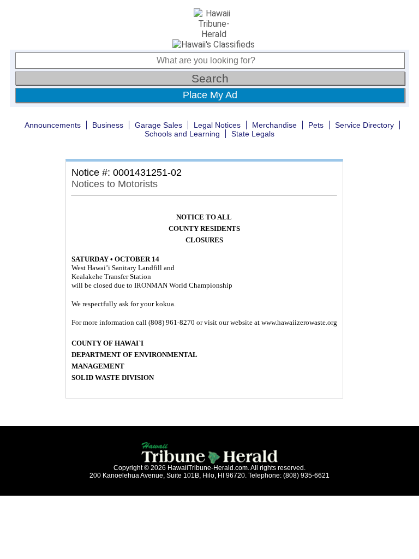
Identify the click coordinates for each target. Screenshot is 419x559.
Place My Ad (210, 95)
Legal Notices (217, 125)
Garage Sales (158, 125)
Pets (316, 125)
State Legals (252, 133)
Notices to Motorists (114, 184)
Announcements (53, 125)
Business (107, 125)
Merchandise (274, 125)
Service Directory (364, 125)
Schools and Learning (182, 133)
